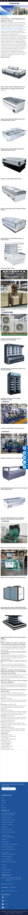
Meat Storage (4, 839)
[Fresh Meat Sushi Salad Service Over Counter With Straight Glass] (14, 473)
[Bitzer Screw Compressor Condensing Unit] (14, 562)
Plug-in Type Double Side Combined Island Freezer (13, 209)
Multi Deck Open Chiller (6, 829)
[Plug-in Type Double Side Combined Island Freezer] (14, 194)
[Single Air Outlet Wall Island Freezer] (14, 164)
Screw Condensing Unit (6, 856)
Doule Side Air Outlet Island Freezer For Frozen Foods (12, 239)
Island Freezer (4, 827)
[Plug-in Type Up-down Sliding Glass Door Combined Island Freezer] (14, 104)
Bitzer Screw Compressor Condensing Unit (13, 577)
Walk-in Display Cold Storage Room (9, 844)
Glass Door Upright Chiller (7, 822)
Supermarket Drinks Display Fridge (8, 736)
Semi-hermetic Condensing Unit (8, 861)
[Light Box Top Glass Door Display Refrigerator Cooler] (14, 383)
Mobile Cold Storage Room (7, 846)
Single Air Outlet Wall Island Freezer (11, 178)
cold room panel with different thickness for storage (13, 309)
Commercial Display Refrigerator (8, 813)
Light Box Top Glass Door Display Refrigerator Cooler (10, 399)
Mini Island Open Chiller (8, 268)
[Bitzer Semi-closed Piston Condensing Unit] (14, 533)
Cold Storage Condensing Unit (10, 29)
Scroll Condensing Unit (6, 859)
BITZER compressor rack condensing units (13, 458)
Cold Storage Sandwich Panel (7, 749)
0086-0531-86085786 (9, 884)
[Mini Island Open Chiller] (14, 253)
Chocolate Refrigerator (5, 744)
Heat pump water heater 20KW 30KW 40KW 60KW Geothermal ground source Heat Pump (14, 608)
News (2, 805)
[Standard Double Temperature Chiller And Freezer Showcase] (14, 353)
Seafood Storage (5, 841)
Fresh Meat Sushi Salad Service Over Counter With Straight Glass (14, 488)
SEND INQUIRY (7, 788)
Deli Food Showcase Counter (7, 814)
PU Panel (3, 864)
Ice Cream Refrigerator (6, 743)
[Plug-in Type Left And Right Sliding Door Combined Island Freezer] (14, 134)
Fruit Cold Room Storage (11, 28)
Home (2, 797)
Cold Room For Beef (5, 740)
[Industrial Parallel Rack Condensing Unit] (14, 413)
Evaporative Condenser (6, 869)
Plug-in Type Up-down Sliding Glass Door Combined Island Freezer (13, 119)
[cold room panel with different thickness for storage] (14, 294)
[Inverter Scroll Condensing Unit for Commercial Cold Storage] (14, 324)
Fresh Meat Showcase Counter (8, 819)
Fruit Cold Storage (5, 737)
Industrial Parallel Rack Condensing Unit (12, 428)
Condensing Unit (5, 852)
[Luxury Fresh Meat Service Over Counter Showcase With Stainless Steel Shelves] (14, 503)
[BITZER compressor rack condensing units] (14, 443)
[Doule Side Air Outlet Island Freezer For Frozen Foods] (14, 223)
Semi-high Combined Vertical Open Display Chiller (13, 638)
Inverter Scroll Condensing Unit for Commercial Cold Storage (11, 339)
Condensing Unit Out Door (6, 734)
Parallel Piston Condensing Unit (8, 854)
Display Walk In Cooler (6, 817)
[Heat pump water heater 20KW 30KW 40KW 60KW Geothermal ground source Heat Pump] (14, 592)
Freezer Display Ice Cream (6, 741)
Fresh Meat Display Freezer (7, 746)
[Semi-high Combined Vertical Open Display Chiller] (14, 622)
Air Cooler (3, 867)
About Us (3, 802)
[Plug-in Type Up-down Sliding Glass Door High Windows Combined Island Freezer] (14, 71)
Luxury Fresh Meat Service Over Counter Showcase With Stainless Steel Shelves (12, 518)
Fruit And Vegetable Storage (7, 837)
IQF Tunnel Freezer (5, 872)
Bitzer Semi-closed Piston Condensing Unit (13, 547)
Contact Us (3, 807)
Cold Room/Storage (5, 835)
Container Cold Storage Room (8, 849)
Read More (3, 90)
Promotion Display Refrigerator (8, 832)
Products (3, 800)
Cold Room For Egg (5, 747)
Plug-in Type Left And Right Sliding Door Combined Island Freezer (12, 149)
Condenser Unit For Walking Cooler (8, 739)
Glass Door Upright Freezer (7, 824)
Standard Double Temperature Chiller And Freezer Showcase (13, 369)
